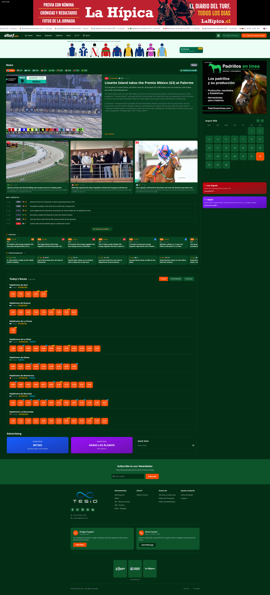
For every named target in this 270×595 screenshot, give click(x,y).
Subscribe (152, 476)
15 (251, 148)
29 (251, 165)
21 (243, 156)
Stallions (59, 35)
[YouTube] (88, 510)
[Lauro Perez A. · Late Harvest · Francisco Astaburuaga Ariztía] (140, 50)
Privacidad (196, 588)
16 (260, 148)
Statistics (48, 35)
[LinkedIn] (93, 510)
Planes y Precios (142, 495)
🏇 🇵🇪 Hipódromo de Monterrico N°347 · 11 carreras (180, 28)
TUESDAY (188, 279)
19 (226, 156)
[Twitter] (77, 510)
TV (78, 35)
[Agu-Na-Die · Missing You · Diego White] (95, 50)
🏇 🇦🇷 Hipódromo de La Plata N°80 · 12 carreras (107, 28)
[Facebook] (72, 510)
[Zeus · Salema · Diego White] (72, 50)
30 (260, 165)
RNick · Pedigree (120, 508)
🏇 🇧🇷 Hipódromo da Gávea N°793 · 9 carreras (142, 28)
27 (235, 165)
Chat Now (80, 545)
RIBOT (117, 498)
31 (209, 173)
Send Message (147, 545)
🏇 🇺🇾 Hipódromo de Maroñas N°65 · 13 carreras (218, 28)
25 (218, 165)
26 (226, 165)
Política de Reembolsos (167, 502)
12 (226, 148)
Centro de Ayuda (187, 495)
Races (38, 35)
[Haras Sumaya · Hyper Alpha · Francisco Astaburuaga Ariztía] (106, 50)
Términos (186, 588)
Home (30, 35)
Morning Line (119, 495)
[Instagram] (83, 510)
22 (251, 156)
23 (260, 156)
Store (88, 35)
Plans (68, 35)
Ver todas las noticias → (102, 229)
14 (243, 148)
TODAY (163, 279)
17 (209, 156)
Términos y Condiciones (167, 495)
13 (235, 148)
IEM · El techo (119, 505)
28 (243, 165)
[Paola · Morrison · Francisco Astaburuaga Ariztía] (117, 50)
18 (218, 156)
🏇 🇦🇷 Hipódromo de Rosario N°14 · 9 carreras (34, 28)
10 (209, 148)
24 (209, 165)
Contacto (184, 498)
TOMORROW (175, 279)
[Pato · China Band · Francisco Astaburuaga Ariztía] (128, 50)
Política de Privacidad (166, 498)
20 (235, 156)
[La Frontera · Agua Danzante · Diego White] (83, 50)
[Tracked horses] (218, 35)
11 (218, 148)
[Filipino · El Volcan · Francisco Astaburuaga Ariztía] (162, 50)
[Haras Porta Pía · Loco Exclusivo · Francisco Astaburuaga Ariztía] (151, 50)
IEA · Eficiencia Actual (122, 502)
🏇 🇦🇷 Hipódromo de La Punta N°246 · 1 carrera (71, 28)
